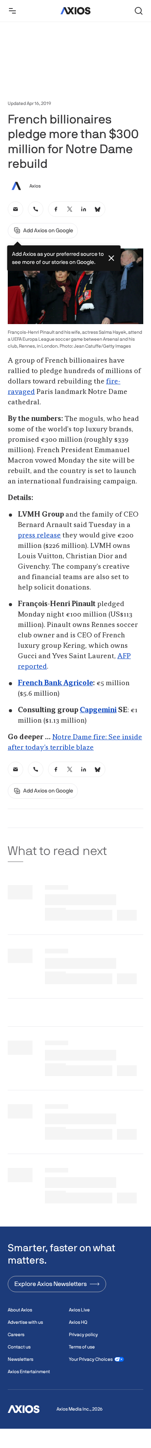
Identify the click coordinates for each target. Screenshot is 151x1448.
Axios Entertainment (29, 1371)
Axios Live (79, 1310)
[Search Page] (138, 10)
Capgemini (98, 710)
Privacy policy (83, 1334)
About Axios (20, 1310)
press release (39, 535)
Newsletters (20, 1359)
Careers (16, 1334)
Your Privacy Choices (91, 1359)
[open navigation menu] (12, 11)
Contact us (19, 1347)
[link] (15, 209)
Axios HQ (78, 1322)
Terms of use (82, 1347)
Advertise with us (25, 1322)
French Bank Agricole (55, 683)
